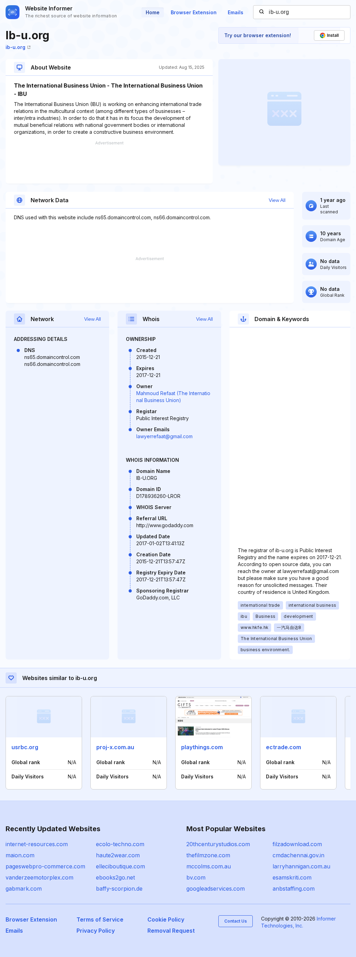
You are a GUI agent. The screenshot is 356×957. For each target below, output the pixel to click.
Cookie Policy (165, 919)
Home (153, 12)
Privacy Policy (95, 930)
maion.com (20, 855)
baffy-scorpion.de (119, 888)
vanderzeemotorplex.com (39, 877)
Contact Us (235, 921)
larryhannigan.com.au (301, 866)
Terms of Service (99, 919)
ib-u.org (15, 47)
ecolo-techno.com (120, 844)
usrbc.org (24, 747)
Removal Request (171, 930)
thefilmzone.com (208, 855)
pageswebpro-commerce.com (45, 866)
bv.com (195, 877)
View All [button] (277, 200)
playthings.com (202, 747)
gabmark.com (24, 888)
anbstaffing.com (294, 888)
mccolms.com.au (208, 866)
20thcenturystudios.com (218, 844)
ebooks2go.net (115, 877)
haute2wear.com (118, 855)
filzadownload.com (297, 844)
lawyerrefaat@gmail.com (164, 436)
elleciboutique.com (120, 866)
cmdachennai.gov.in (298, 855)
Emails (235, 12)
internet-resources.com (37, 844)
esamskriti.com (292, 877)
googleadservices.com (215, 888)
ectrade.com (283, 747)
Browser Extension (194, 12)
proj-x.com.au (115, 747)
